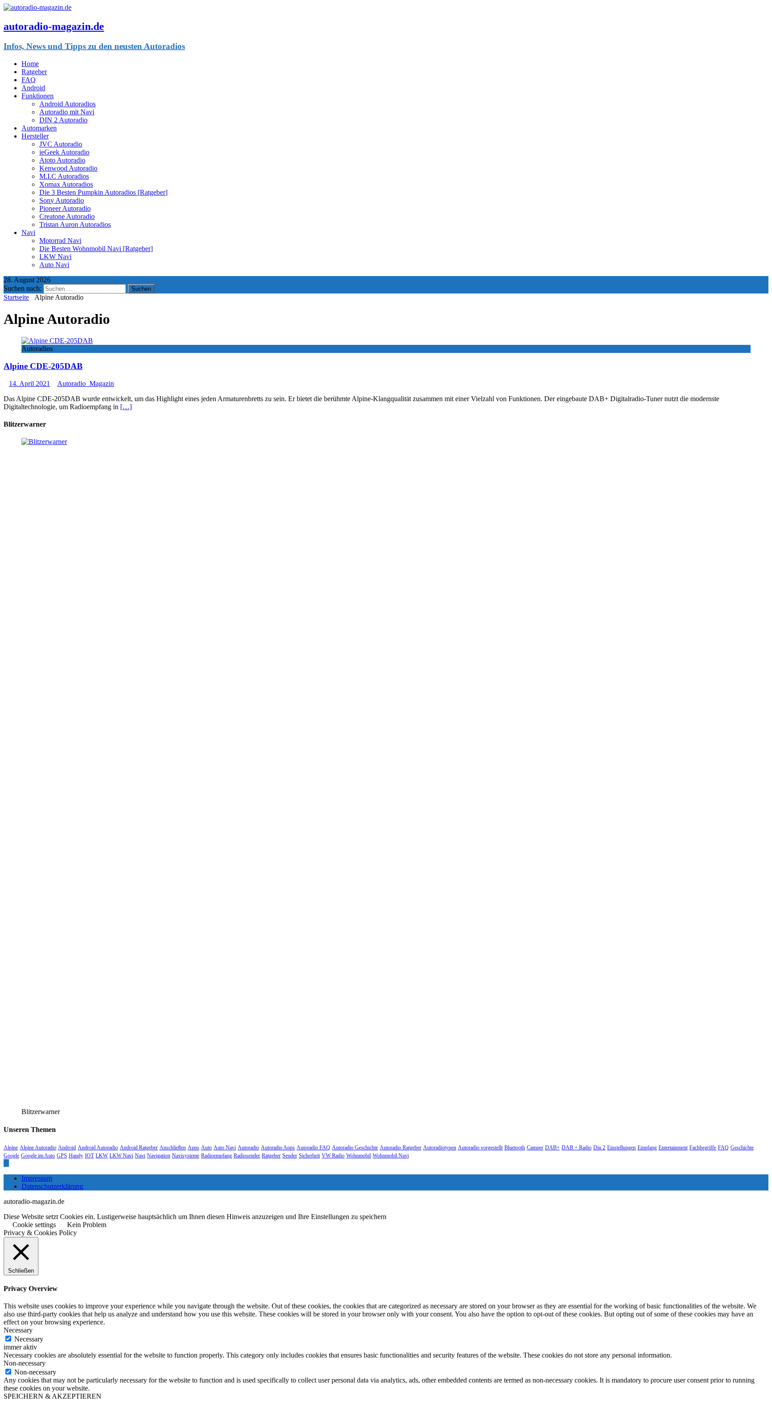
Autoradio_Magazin (85, 383)
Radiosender (247, 1156)
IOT (89, 1156)
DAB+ (552, 1147)
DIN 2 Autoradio (63, 120)
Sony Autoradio (61, 200)
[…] (126, 407)
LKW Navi (55, 256)
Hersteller (35, 136)
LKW (102, 1156)
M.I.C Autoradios (64, 176)
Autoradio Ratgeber (400, 1147)
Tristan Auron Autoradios (75, 224)
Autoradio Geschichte (355, 1147)
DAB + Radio (577, 1147)
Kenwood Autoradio (68, 168)
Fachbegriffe (702, 1147)
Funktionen (37, 96)
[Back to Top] (6, 1163)
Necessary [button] (18, 1330)
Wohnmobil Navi (391, 1156)
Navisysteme (185, 1156)
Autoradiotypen (439, 1147)
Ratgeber (34, 71)
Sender (289, 1156)
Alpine (11, 1147)
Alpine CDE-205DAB (43, 366)
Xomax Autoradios (66, 184)
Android (33, 88)
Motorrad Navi (60, 240)
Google (11, 1156)
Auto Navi (54, 264)
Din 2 (599, 1147)
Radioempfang (216, 1156)
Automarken (39, 128)
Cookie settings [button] (34, 1224)
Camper (535, 1147)
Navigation (158, 1156)
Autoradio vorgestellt (480, 1147)
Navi (28, 232)
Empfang (647, 1147)
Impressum (36, 1178)
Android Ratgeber (139, 1147)
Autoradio (248, 1147)
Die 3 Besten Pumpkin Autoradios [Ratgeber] (103, 192)
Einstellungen (621, 1147)
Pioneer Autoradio (65, 208)
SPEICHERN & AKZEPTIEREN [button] (52, 1396)
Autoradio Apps (278, 1147)
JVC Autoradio (60, 144)
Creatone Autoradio (67, 216)
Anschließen (172, 1147)
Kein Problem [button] (86, 1224)
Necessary (28, 1339)
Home (30, 63)
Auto (206, 1147)
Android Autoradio (98, 1147)
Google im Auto (38, 1156)
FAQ (28, 80)
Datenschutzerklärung (52, 1186)
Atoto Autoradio (62, 160)
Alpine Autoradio (38, 1147)
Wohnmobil (358, 1156)
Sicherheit (309, 1156)
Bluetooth (514, 1147)
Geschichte (742, 1147)
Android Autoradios (67, 104)
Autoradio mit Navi (66, 112)
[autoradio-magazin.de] (37, 7)
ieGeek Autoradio (64, 152)
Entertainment (673, 1147)
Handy (76, 1156)
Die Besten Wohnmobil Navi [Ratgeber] (96, 248)
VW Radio (333, 1156)
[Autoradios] (57, 340)
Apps (193, 1147)
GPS (62, 1156)
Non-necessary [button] (25, 1363)
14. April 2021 (29, 383)
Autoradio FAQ (313, 1147)
